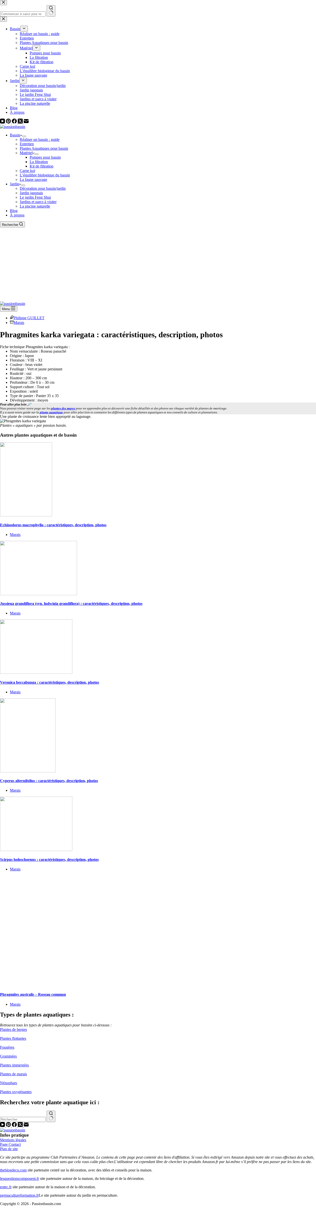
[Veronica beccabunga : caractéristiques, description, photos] (36, 672)
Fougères (7, 1047)
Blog (14, 211)
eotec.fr (6, 1187)
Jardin (14, 184)
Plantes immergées (14, 1065)
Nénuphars (8, 1083)
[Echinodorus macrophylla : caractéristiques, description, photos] (26, 515)
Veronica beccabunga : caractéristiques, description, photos (49, 682)
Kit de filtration (41, 166)
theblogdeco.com (13, 1170)
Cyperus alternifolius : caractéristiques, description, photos (49, 781)
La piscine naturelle (35, 206)
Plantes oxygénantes (16, 1092)
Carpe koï (27, 171)
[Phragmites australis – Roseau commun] (95, 985)
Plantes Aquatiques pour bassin (44, 148)
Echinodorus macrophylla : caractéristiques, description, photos (53, 525)
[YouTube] (3, 122)
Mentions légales (13, 1140)
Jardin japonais (31, 193)
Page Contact (10, 1144)
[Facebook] (15, 122)
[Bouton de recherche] (51, 1116)
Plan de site (9, 1149)
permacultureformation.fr (19, 1195)
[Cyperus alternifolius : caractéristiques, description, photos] (28, 771)
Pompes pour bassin (45, 157)
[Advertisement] (158, 264)
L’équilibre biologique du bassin (45, 175)
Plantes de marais (13, 1074)
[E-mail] (26, 122)
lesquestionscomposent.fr (19, 1178)
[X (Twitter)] (21, 122)
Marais (19, 322)
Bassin (15, 135)
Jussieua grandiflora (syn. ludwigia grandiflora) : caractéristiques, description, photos (71, 603)
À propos (17, 215)
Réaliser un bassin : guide (39, 139)
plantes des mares (63, 408)
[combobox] (23, 1119)
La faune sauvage (33, 179)
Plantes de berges (13, 1029)
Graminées (8, 1056)
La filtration (39, 162)
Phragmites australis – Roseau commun (33, 994)
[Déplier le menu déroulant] (24, 136)
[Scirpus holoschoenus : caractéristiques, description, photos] (36, 850)
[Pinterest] (9, 122)
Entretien (27, 144)
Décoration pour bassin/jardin (43, 188)
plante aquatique (51, 412)
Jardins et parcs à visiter (38, 202)
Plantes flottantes (13, 1038)
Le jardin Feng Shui (35, 197)
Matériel (26, 153)
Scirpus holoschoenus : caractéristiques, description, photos (49, 859)
